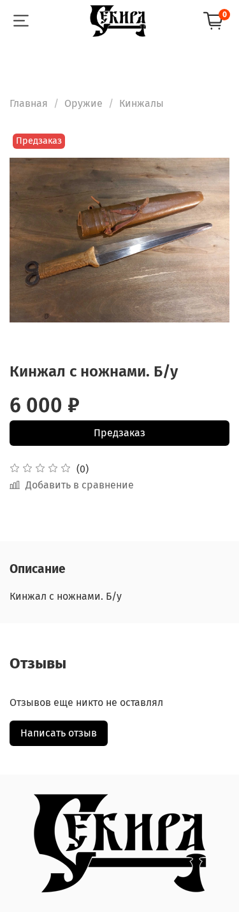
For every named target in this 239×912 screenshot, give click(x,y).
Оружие (83, 103)
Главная (29, 103)
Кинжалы (141, 103)
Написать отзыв (58, 733)
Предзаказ (119, 433)
